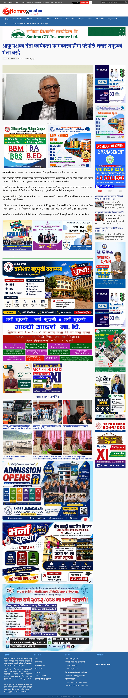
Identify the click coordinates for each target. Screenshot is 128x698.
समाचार (29, 18)
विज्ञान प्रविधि (112, 18)
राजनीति (39, 18)
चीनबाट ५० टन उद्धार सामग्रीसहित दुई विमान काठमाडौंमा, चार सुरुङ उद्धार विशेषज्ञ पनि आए (17, 427)
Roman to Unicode (48, 3)
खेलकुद (81, 18)
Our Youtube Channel (103, 664)
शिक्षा (6, 23)
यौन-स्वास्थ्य (70, 18)
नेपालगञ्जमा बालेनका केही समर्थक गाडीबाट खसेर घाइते (30, 23)
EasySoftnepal (78, 696)
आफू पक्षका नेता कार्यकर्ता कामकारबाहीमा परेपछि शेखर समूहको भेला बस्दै (62, 49)
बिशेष (90, 18)
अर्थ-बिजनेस (100, 18)
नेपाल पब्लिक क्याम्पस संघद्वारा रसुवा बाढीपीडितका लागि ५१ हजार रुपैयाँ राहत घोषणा (77, 457)
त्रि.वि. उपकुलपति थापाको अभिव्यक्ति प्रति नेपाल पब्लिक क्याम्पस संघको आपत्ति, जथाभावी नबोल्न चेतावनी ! (47, 458)
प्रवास (48, 18)
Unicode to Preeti (36, 3)
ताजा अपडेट (120, 193)
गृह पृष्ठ (7, 18)
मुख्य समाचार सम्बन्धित (47, 396)
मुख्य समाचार (17, 18)
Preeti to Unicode (26, 3)
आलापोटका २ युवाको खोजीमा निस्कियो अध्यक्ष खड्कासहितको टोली (47, 427)
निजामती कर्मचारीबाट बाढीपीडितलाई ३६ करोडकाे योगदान (15, 457)
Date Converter (58, 3)
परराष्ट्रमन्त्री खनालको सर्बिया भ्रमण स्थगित (75, 426)
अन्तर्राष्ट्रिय (58, 18)
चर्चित (110, 191)
